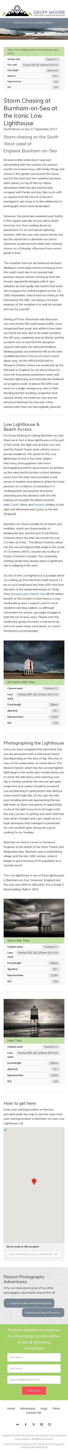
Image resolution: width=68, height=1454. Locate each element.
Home (11, 1408)
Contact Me (33, 1412)
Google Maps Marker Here (29, 594)
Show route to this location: (22, 1246)
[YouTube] (49, 1424)
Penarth (39, 504)
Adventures (27, 1408)
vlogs (43, 1408)
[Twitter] (33, 1424)
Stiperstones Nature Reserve (43, 1312)
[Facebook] (25, 1424)
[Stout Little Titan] (34, 918)
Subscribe (34, 1390)
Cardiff (14, 504)
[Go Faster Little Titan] (34, 659)
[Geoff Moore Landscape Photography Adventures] (33, 11)
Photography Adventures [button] (33, 22)
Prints (56, 1408)
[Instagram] (41, 1424)
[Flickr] (17, 1424)
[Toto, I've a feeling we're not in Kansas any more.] (34, 30)
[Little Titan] (34, 1018)
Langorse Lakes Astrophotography (29, 1303)
